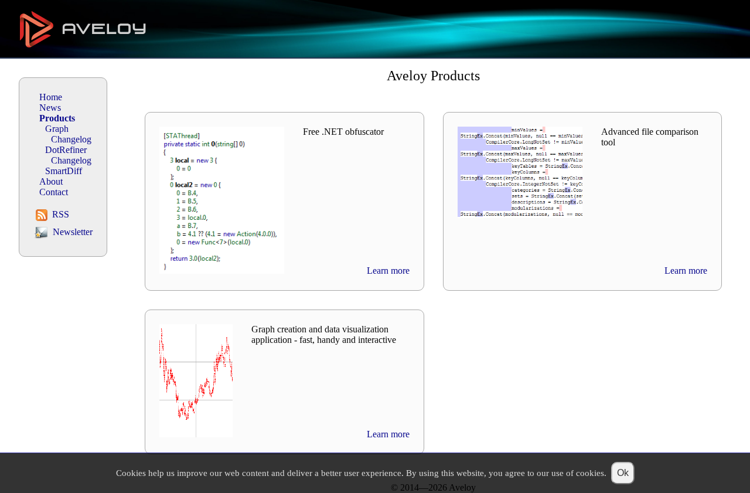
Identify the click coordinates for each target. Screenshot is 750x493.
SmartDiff (63, 171)
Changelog (71, 139)
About (51, 181)
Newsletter (71, 232)
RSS (59, 214)
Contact (53, 192)
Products (57, 118)
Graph (57, 129)
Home (50, 97)
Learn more (388, 271)
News (50, 108)
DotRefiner (66, 150)
